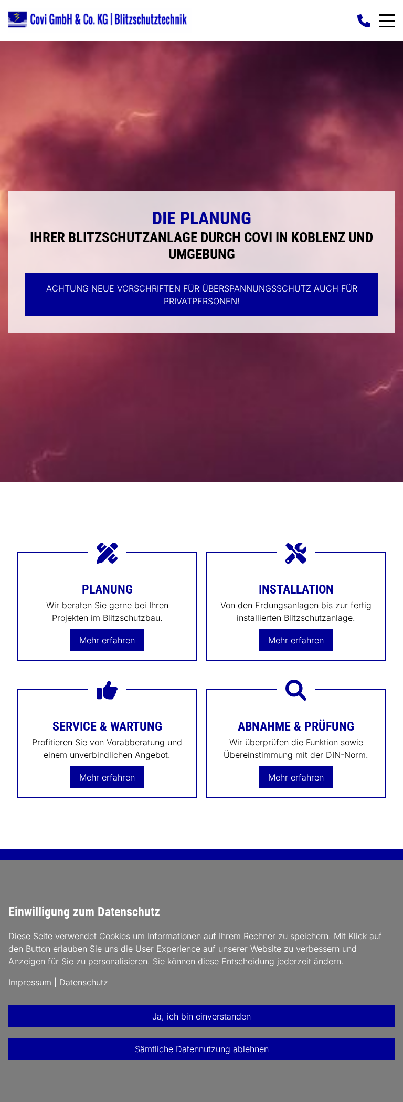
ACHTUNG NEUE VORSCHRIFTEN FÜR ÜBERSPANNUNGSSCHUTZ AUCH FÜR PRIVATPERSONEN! (201, 294)
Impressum (29, 982)
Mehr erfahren (107, 640)
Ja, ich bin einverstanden (201, 1016)
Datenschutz (83, 982)
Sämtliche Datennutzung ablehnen (202, 1049)
